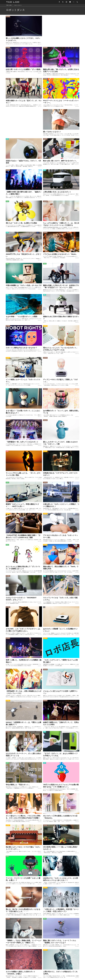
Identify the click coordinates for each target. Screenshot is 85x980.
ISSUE (7, 201)
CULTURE (8, 16)
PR (44, 607)
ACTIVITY (45, 326)
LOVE (7, 451)
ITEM (7, 139)
